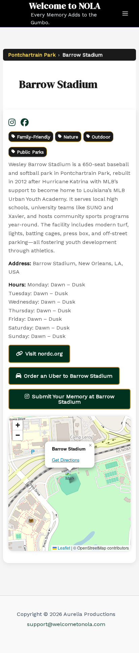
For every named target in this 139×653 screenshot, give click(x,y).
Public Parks (30, 152)
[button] (69, 477)
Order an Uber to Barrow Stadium (68, 376)
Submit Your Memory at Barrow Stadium (73, 399)
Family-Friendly (33, 136)
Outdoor (101, 136)
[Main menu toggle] (125, 13)
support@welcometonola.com (66, 624)
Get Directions (65, 460)
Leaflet (63, 548)
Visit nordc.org (44, 353)
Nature (70, 136)
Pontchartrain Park (32, 55)
